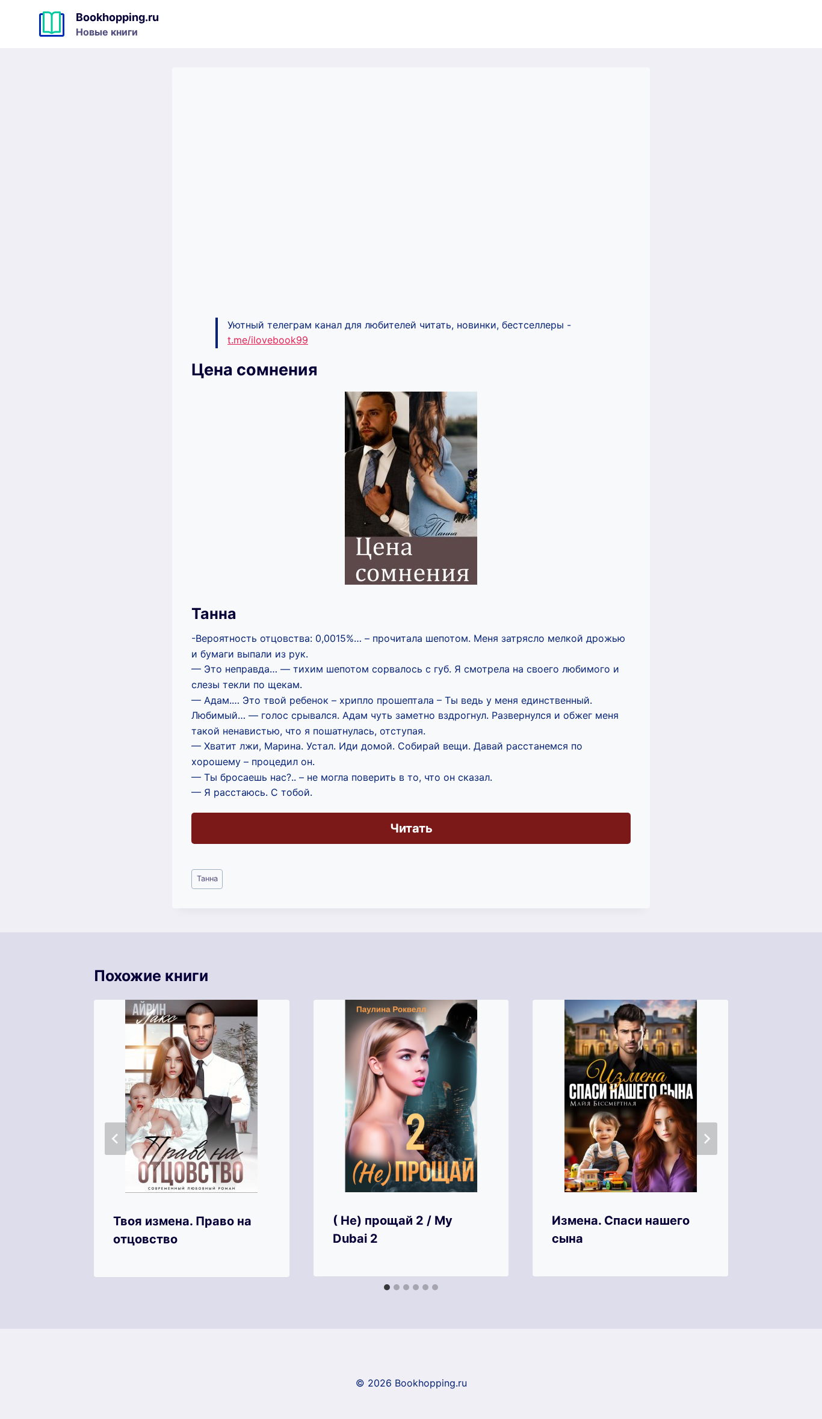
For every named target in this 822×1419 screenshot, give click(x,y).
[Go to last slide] (115, 1138)
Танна (207, 878)
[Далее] (706, 1138)
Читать (411, 828)
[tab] (387, 1287)
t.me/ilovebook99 (267, 340)
